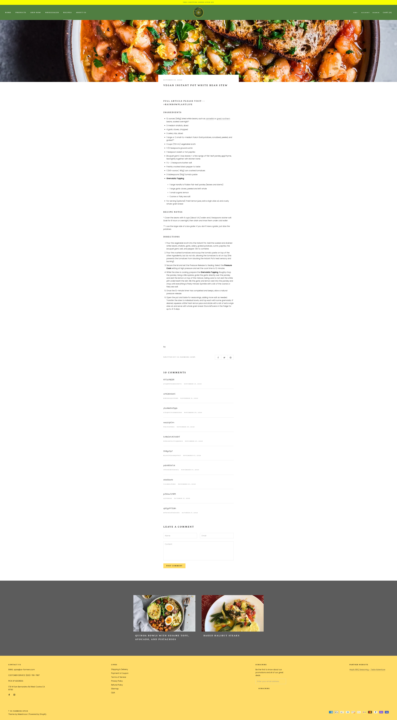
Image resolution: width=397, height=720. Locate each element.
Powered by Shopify (37, 714)
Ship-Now (35, 12)
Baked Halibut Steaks (221, 635)
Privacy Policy (117, 681)
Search (376, 12)
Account (365, 12)
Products (21, 12)
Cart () (387, 12)
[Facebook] (9, 694)
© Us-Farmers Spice (18, 711)
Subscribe (264, 688)
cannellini (210, 118)
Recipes (67, 12)
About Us (81, 12)
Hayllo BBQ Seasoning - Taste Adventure (367, 669)
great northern (223, 118)
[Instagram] (14, 694)
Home (8, 12)
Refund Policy (117, 685)
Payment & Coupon (119, 673)
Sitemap (115, 688)
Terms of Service (118, 677)
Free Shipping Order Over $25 (198, 2)
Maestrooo (22, 714)
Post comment (174, 566)
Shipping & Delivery (119, 669)
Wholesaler (52, 12)
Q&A (113, 692)
